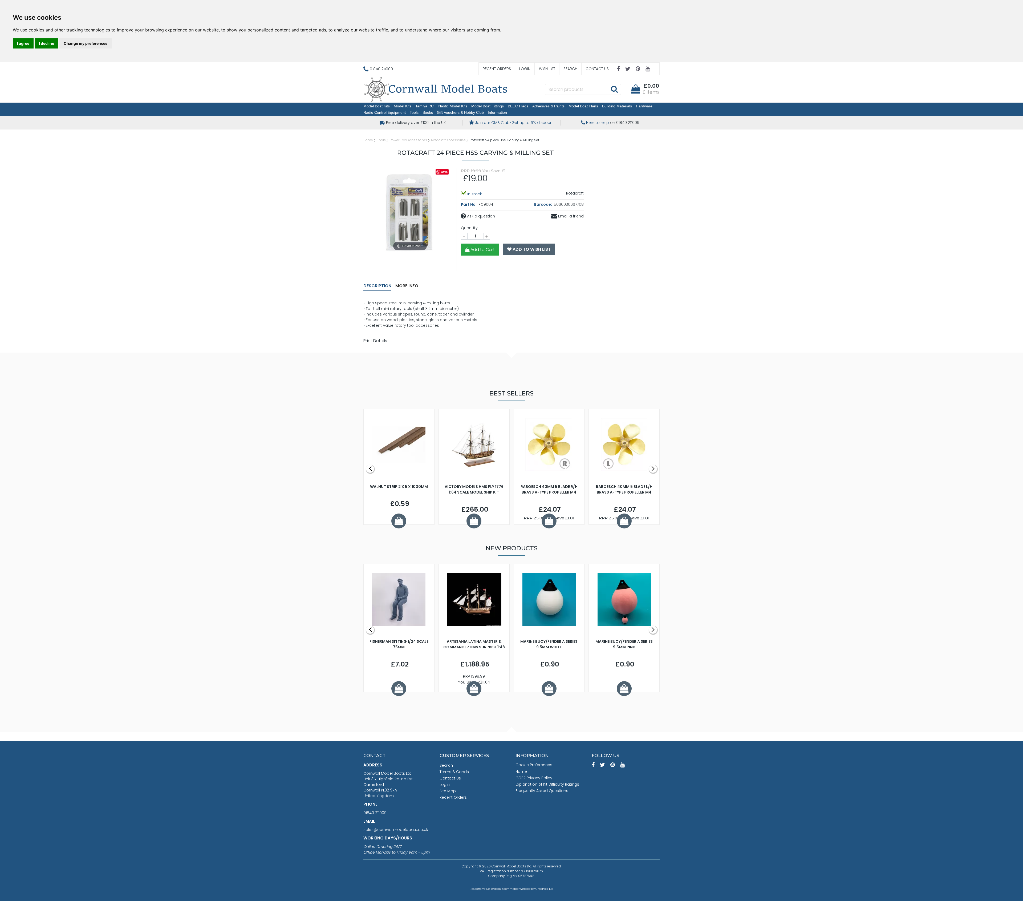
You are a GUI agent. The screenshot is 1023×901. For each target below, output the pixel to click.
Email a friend (570, 216)
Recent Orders (497, 68)
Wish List (547, 68)
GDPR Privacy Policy (533, 778)
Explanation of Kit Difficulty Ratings (547, 784)
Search (570, 68)
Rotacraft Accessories (448, 140)
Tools (414, 112)
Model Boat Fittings (487, 106)
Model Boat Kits (376, 106)
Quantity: (469, 228)
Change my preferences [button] (85, 43)
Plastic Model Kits (452, 106)
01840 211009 (375, 812)
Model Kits (402, 106)
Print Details (375, 341)
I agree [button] (23, 43)
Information (497, 112)
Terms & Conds (454, 771)
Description (377, 286)
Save (444, 172)
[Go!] (614, 89)
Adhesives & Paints (548, 106)
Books (428, 112)
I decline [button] (46, 43)
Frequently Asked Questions (541, 790)
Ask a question (480, 216)
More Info (406, 286)
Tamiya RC (424, 106)
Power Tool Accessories (408, 140)
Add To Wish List (531, 249)
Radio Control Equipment (384, 112)
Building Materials (617, 106)
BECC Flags (518, 106)
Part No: (469, 204)
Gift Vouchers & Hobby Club (460, 112)
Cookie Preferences (533, 764)
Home (368, 140)
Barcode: (543, 204)
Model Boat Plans (583, 106)
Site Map (448, 791)
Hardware (644, 106)
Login (524, 68)
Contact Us (597, 68)
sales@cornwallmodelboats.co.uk (395, 829)
